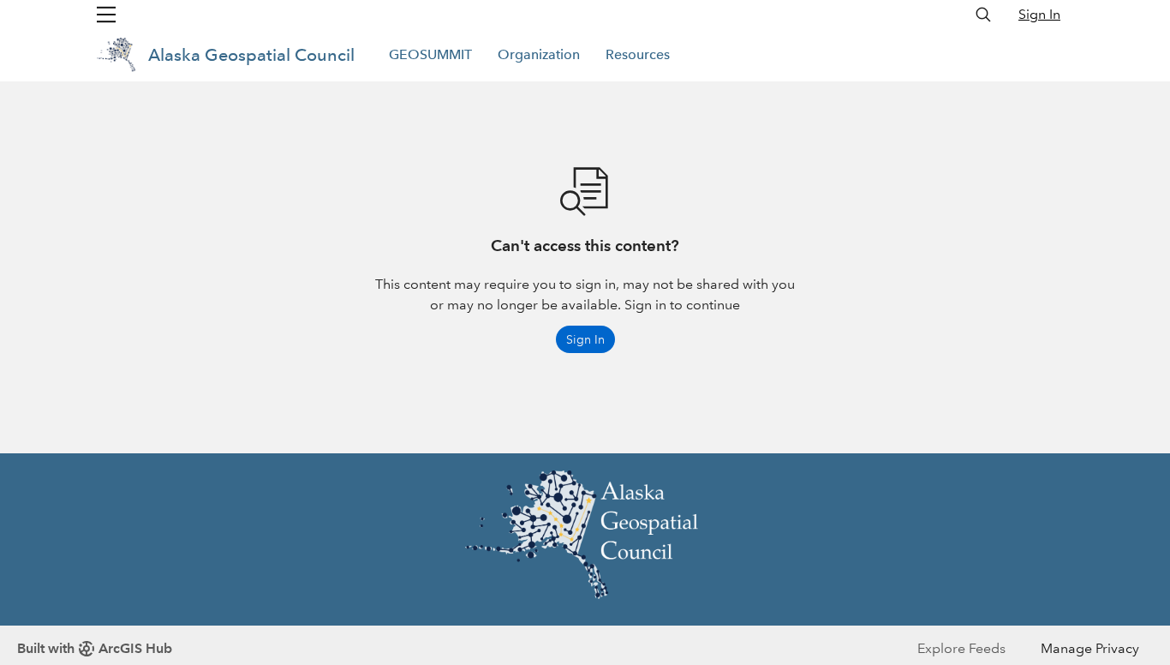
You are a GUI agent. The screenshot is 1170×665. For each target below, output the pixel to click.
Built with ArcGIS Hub (94, 648)
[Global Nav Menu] (106, 14)
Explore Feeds (961, 648)
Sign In (1039, 14)
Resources (638, 54)
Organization (539, 54)
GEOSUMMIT (430, 54)
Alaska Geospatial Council (251, 55)
